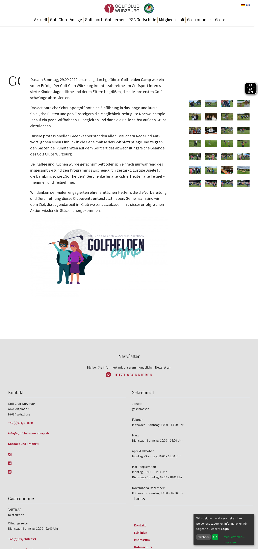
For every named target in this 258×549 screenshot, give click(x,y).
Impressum (142, 540)
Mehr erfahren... (234, 537)
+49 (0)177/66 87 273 (22, 539)
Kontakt (140, 525)
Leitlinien (140, 532)
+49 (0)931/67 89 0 (20, 423)
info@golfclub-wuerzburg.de (28, 433)
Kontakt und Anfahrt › (23, 444)
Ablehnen (204, 537)
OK (215, 537)
